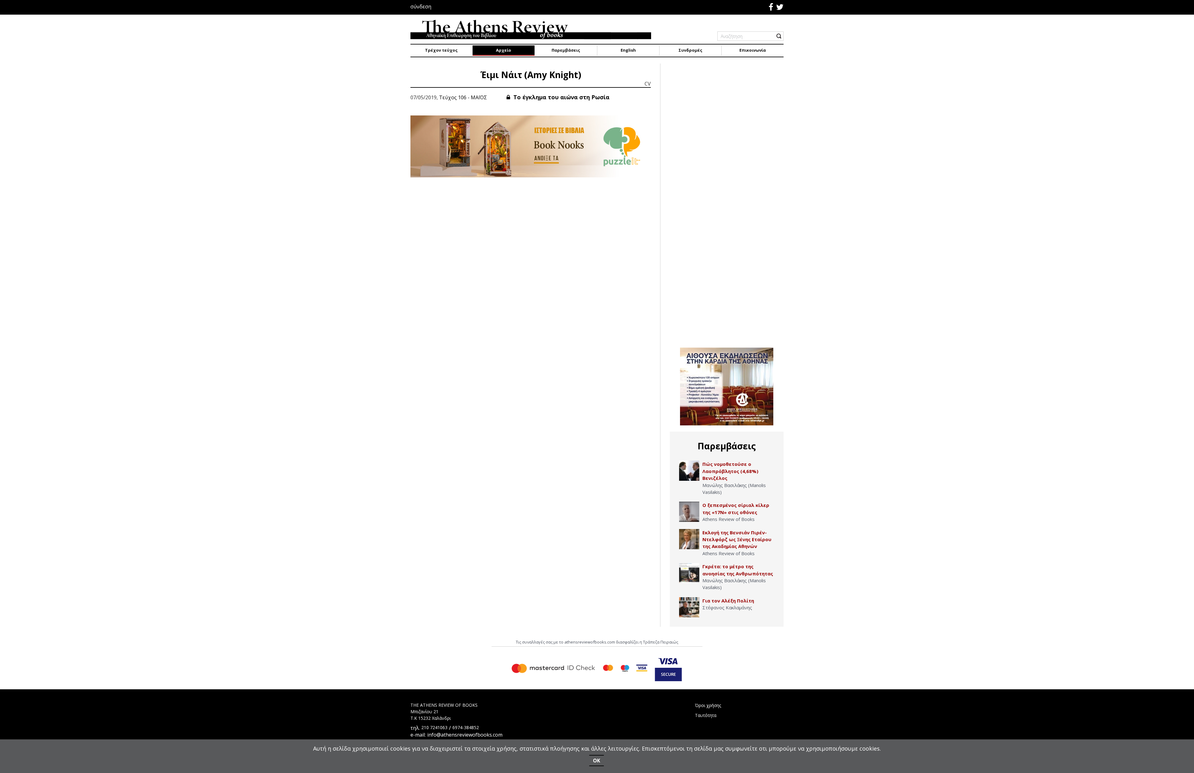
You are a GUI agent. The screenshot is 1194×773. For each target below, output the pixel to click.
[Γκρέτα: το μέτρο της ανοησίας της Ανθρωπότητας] (689, 573)
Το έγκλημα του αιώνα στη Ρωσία (560, 97)
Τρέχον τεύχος (441, 50)
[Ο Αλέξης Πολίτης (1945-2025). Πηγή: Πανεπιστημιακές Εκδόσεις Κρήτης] (689, 607)
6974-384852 (465, 727)
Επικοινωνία (752, 50)
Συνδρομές (690, 50)
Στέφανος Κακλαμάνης (727, 607)
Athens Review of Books (728, 519)
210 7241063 (434, 727)
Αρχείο (503, 50)
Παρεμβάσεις (566, 50)
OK (596, 760)
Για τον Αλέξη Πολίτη (728, 600)
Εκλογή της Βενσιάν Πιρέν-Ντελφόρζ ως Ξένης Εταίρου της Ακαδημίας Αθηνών (736, 539)
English (628, 50)
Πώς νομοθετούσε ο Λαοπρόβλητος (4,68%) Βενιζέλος (730, 471)
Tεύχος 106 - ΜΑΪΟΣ (463, 97)
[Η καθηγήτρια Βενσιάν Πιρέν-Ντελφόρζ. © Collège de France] (689, 539)
